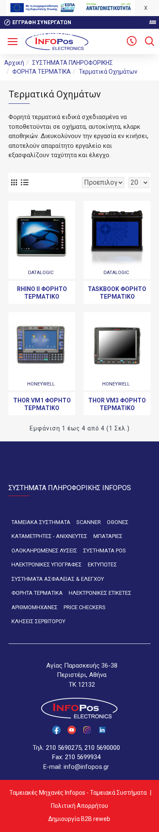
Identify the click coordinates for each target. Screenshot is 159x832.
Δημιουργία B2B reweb (79, 818)
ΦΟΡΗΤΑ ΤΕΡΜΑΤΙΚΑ (41, 71)
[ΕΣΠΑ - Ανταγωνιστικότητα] (70, 7)
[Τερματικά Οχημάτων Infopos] (131, 41)
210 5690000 (102, 748)
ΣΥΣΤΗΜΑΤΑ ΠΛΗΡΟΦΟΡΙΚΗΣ (72, 62)
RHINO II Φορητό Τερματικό (42, 293)
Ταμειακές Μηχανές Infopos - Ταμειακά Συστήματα (78, 792)
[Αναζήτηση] (149, 41)
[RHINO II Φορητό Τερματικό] (41, 234)
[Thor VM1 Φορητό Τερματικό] (41, 345)
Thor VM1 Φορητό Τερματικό (42, 404)
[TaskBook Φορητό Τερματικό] (117, 234)
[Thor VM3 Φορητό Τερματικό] (117, 345)
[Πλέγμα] (13, 182)
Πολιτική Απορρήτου (79, 805)
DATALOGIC (40, 272)
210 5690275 (63, 748)
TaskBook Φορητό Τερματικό (117, 293)
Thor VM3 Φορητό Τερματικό (117, 404)
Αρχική (14, 62)
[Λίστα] (24, 182)
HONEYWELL (41, 384)
